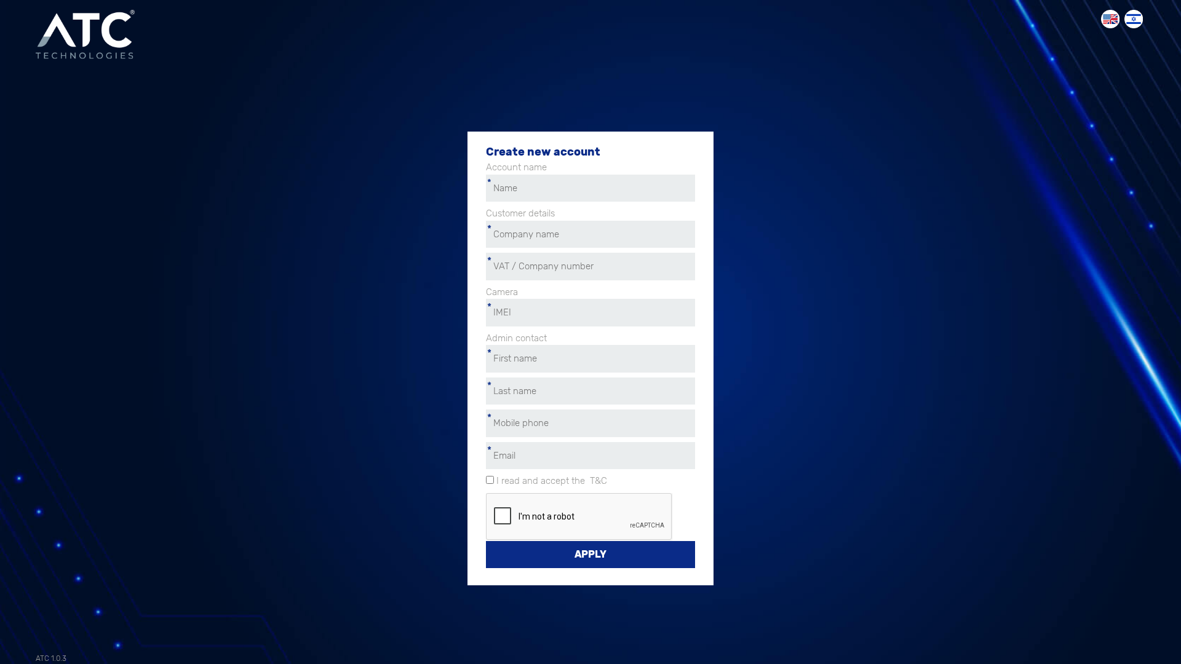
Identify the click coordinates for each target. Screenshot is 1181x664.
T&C (598, 480)
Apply (590, 554)
